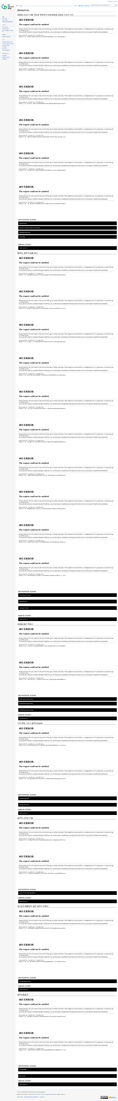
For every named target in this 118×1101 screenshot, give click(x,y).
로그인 (115, 1)
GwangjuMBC (23, 1069)
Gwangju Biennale (24, 798)
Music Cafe (22, 1076)
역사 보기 (87, 5)
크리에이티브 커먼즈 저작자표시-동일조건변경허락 (43, 1094)
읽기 (76, 5)
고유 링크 (4, 47)
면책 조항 (42, 1097)
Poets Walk (22, 237)
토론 (21, 5)
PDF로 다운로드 (6, 57)
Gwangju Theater (24, 608)
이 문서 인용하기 (6, 50)
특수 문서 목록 (5, 45)
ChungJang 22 (23, 601)
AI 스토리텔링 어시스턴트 (7, 31)
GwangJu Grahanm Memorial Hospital (29, 227)
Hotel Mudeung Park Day (26, 703)
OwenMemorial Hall (24, 232)
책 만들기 (4, 55)
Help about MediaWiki (7, 21)
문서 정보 (4, 48)
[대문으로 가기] (8, 7)
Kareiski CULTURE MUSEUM (27, 893)
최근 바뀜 (4, 18)
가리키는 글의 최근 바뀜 (7, 43)
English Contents (6, 36)
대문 (3, 16)
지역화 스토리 (5, 28)
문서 (17, 5)
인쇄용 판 (4, 59)
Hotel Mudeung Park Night (26, 710)
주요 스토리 (5, 27)
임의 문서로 (5, 20)
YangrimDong (23, 223)
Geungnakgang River (25, 981)
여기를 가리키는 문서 (7, 42)
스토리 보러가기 (23, 248)
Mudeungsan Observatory (26, 699)
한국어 (111, 1)
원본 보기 (80, 5)
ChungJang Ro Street (25, 595)
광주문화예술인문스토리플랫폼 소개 (31, 1097)
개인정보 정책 (20, 1097)
